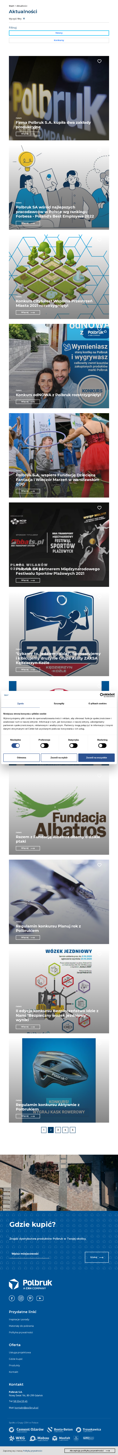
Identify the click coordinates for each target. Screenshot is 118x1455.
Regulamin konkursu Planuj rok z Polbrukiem (48, 928)
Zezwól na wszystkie (96, 757)
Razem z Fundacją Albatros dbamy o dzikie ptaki (58, 839)
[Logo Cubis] (76, 1438)
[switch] (44, 745)
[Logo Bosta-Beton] (60, 1429)
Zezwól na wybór (59, 757)
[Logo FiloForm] (88, 1438)
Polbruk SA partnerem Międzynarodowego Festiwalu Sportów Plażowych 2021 (58, 571)
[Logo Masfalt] (61, 1438)
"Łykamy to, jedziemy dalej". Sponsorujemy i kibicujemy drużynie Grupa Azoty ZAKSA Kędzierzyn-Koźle (58, 658)
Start (11, 5)
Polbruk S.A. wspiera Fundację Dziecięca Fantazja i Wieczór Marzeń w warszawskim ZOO (57, 479)
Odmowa (21, 757)
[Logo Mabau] (39, 1438)
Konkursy (59, 40)
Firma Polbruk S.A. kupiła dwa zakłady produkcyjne (53, 124)
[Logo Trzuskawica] (88, 1429)
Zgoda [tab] (20, 703)
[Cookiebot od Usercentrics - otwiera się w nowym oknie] (102, 695)
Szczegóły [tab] (59, 703)
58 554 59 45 (20, 1401)
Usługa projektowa (20, 1352)
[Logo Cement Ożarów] (26, 1429)
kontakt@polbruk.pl (26, 1407)
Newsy (59, 33)
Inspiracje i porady (19, 1319)
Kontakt (13, 1372)
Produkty (14, 1365)
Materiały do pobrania (21, 1326)
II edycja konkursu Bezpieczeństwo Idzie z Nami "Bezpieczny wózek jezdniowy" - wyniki (57, 1015)
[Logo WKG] (17, 1438)
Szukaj (93, 1257)
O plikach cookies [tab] (97, 703)
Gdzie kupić (16, 1359)
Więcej (24, 133)
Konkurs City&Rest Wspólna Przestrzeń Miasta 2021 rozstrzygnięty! (54, 303)
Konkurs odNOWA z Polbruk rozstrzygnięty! (58, 395)
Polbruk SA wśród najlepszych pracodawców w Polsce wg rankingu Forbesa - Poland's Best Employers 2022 (55, 211)
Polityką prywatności (32, 1450)
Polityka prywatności (21, 1332)
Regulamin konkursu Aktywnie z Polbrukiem (48, 1107)
